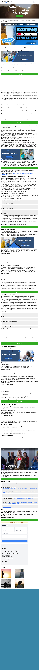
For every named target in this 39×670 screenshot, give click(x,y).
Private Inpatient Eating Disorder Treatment (10, 553)
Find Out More (19, 122)
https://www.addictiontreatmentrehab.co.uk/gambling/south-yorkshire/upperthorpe (18, 496)
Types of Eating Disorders (6, 554)
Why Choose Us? (5, 548)
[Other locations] (34, 2)
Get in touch (19, 15)
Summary (3, 563)
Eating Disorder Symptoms (7, 556)
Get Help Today (19, 74)
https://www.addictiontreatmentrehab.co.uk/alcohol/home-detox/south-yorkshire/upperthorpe (20, 488)
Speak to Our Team (19, 292)
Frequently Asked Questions (7, 559)
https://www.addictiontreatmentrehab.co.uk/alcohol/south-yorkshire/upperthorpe (17, 484)
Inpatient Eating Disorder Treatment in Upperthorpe (11, 551)
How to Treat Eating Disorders (7, 558)
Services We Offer (5, 561)
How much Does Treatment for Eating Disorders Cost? (11, 550)
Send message (14, 541)
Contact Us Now (19, 519)
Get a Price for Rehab (19, 167)
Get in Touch (19, 401)
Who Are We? (4, 546)
